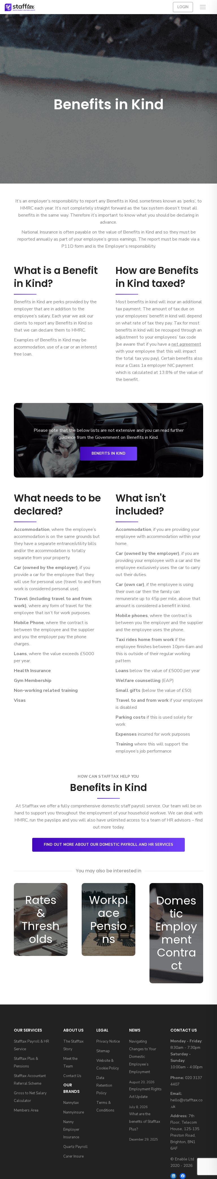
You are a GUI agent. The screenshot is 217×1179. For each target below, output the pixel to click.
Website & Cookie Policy (107, 1064)
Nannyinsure (73, 1112)
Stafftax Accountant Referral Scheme (30, 1079)
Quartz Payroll (75, 1146)
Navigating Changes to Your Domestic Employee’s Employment (142, 1057)
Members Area (26, 1110)
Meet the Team (70, 1062)
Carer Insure (73, 1156)
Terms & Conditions (105, 1106)
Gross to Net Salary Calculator (30, 1097)
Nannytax (71, 1102)
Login (182, 7)
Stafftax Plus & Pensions (26, 1062)
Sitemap (103, 1051)
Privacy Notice (108, 1041)
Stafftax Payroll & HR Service (31, 1045)
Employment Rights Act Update (145, 1093)
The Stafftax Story (73, 1045)
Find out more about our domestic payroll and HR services (108, 844)
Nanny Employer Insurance (71, 1129)
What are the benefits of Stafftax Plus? (144, 1122)
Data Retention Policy (104, 1085)
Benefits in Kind (108, 453)
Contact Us (72, 1075)
